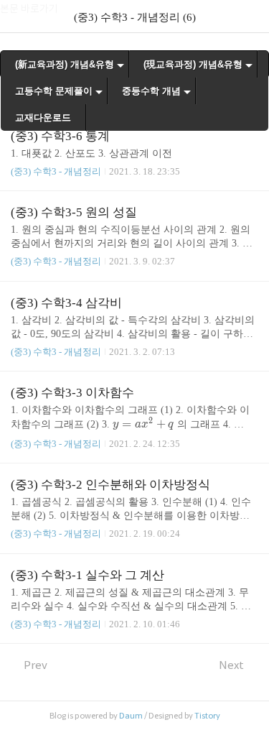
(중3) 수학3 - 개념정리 (56, 171)
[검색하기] (251, 16)
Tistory (207, 716)
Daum (131, 716)
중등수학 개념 (151, 91)
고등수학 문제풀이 (54, 91)
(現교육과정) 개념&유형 (192, 64)
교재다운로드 (43, 117)
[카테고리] (17, 16)
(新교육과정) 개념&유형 (64, 64)
